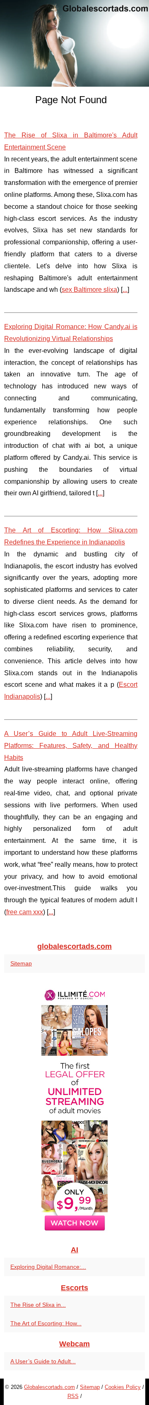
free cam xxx (24, 911)
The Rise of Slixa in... (38, 1304)
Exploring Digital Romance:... (48, 1266)
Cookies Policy (123, 1387)
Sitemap (21, 963)
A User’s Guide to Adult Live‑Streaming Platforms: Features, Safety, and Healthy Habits (70, 745)
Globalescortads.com (49, 1387)
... (125, 289)
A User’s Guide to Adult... (43, 1361)
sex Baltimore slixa (89, 289)
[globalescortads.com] (74, 43)
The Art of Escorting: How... (46, 1323)
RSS (73, 1396)
